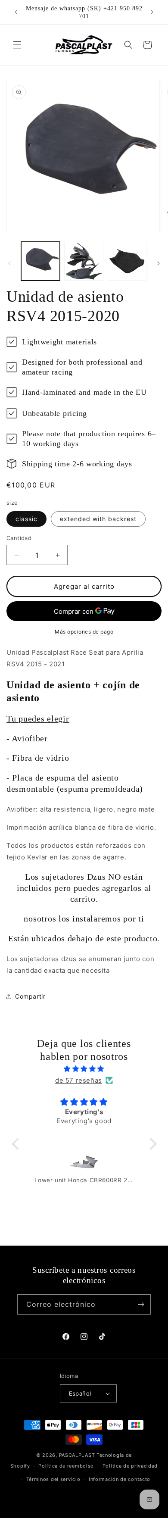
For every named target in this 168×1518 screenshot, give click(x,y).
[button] (17, 44)
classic (26, 518)
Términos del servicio (53, 1479)
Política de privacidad (130, 1466)
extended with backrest (98, 518)
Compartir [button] (30, 996)
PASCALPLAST (77, 1455)
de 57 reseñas (78, 1080)
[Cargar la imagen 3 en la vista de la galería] (127, 261)
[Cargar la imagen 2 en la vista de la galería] (83, 261)
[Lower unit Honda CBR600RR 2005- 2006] (84, 1164)
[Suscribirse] (140, 1304)
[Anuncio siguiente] (152, 12)
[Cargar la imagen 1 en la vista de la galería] (40, 261)
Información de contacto (119, 1479)
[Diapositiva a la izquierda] (9, 263)
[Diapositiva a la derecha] (158, 263)
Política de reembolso (66, 1466)
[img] (84, 1068)
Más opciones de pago (84, 631)
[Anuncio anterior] (15, 12)
